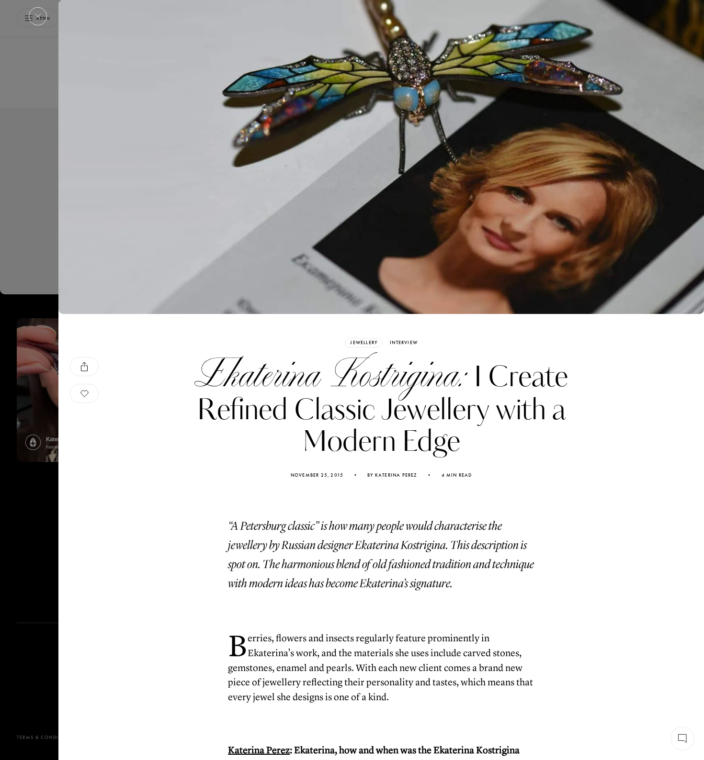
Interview (404, 343)
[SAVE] (84, 393)
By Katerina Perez (392, 475)
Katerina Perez (259, 750)
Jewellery (363, 342)
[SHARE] (84, 366)
